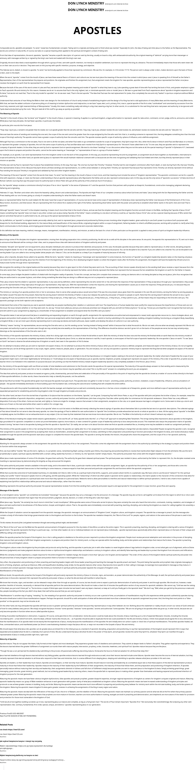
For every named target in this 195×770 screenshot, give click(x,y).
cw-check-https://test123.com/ (12, 729)
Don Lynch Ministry (86, 3)
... (12, 748)
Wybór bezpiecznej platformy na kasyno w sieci (19, 755)
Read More (3, 737)
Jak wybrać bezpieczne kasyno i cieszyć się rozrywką (21, 741)
